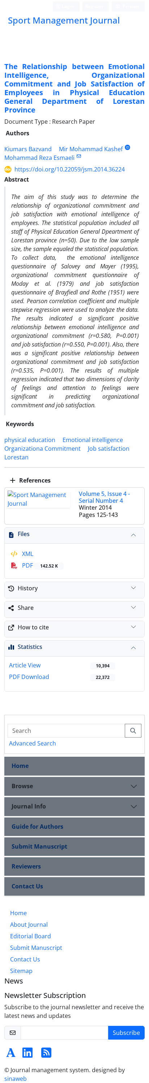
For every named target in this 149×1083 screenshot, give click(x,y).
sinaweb (15, 1079)
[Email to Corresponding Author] (78, 156)
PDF (39, 565)
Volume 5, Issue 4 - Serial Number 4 (104, 497)
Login (67, 6)
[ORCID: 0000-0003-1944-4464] (127, 147)
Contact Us (27, 886)
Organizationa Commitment (42, 449)
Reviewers (26, 866)
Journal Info (29, 806)
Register (94, 6)
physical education (29, 440)
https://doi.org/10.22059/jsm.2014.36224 (69, 169)
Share (26, 608)
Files (24, 534)
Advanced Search (32, 743)
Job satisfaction (108, 449)
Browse (22, 786)
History (28, 588)
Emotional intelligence (93, 440)
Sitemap (21, 971)
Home (20, 766)
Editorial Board (30, 936)
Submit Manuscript (39, 846)
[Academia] (10, 1055)
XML (27, 554)
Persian (130, 6)
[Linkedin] (27, 1055)
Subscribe (126, 1033)
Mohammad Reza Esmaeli (39, 158)
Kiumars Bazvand (28, 149)
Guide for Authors (37, 827)
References (34, 480)
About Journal (29, 925)
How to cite (33, 627)
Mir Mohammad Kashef (91, 149)
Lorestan (16, 457)
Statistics (30, 647)
